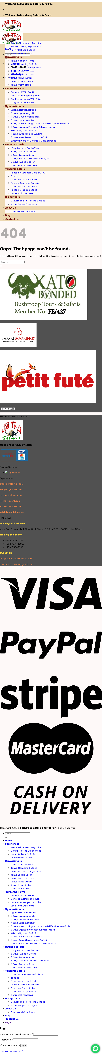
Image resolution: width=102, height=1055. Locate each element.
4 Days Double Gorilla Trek (25, 116)
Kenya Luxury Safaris (22, 81)
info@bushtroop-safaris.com (16, 558)
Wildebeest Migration (12, 512)
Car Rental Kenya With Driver (26, 99)
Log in (24, 1046)
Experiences (12, 39)
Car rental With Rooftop (24, 92)
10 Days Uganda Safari (23, 130)
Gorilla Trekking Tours (12, 483)
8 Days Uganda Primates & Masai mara (33, 127)
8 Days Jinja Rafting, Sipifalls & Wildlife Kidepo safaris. (40, 123)
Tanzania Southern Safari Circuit (28, 172)
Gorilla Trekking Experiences (26, 46)
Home (8, 35)
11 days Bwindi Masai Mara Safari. (29, 137)
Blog (7, 215)
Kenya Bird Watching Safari (26, 67)
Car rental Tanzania (22, 193)
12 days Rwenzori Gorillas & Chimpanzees (33, 140)
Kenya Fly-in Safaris (11, 489)
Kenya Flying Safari (21, 77)
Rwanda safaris (14, 144)
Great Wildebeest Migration (26, 43)
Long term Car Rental (22, 102)
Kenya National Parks (22, 60)
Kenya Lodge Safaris (22, 71)
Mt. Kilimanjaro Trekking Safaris (28, 200)
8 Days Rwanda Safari (23, 161)
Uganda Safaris (14, 106)
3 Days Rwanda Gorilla (23, 151)
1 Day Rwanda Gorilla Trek (25, 148)
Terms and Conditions (23, 211)
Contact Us (12, 219)
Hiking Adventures (10, 500)
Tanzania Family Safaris (24, 186)
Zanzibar (15, 176)
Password (6, 1039)
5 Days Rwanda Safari (23, 155)
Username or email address (16, 1034)
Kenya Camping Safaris (24, 64)
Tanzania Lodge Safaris (24, 189)
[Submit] (6, 58)
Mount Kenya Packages (24, 204)
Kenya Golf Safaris (21, 84)
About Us (10, 207)
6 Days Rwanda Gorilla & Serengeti (30, 158)
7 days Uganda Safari (23, 120)
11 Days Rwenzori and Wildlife (26, 133)
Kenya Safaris (13, 57)
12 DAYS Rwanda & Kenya (24, 165)
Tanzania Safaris (15, 169)
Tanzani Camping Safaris (25, 183)
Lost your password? (11, 1051)
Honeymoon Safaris (22, 53)
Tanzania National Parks (24, 179)
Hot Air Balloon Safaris (23, 49)
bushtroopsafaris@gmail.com (16, 564)
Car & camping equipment (26, 95)
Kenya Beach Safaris (22, 74)
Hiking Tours (12, 197)
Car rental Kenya (15, 88)
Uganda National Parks (23, 109)
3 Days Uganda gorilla (23, 113)
